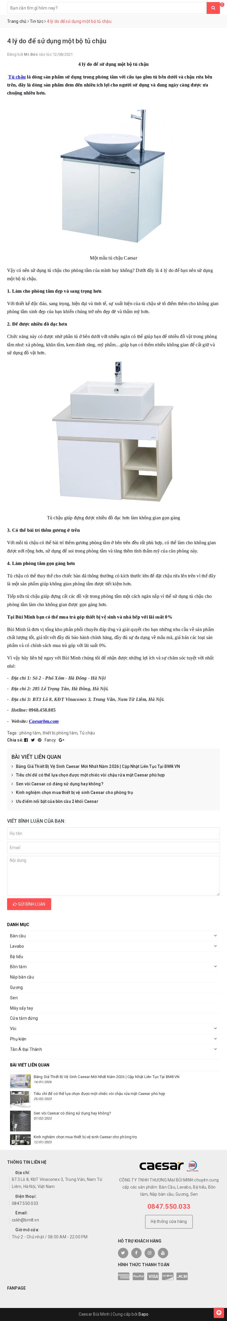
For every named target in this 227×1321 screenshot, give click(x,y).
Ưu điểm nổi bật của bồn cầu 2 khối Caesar (57, 801)
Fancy (51, 740)
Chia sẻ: (15, 740)
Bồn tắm (18, 966)
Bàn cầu (18, 935)
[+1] (61, 740)
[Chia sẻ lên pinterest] (40, 740)
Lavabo (17, 946)
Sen (14, 997)
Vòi (13, 1028)
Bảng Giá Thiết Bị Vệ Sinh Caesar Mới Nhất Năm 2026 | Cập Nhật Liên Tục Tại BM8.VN (98, 766)
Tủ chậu (17, 76)
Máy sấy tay (21, 1008)
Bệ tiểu (16, 956)
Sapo (143, 1314)
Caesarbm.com (44, 721)
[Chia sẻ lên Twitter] (33, 740)
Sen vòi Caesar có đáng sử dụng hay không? (59, 784)
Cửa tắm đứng (24, 1018)
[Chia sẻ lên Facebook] (26, 740)
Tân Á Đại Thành (26, 1049)
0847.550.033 (25, 1203)
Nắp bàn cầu (22, 977)
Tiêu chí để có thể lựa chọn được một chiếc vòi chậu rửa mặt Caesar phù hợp (90, 775)
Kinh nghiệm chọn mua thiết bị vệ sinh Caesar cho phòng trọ (74, 792)
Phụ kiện (18, 1039)
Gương (16, 987)
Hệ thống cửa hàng (169, 1221)
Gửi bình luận (31, 904)
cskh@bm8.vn (25, 1220)
